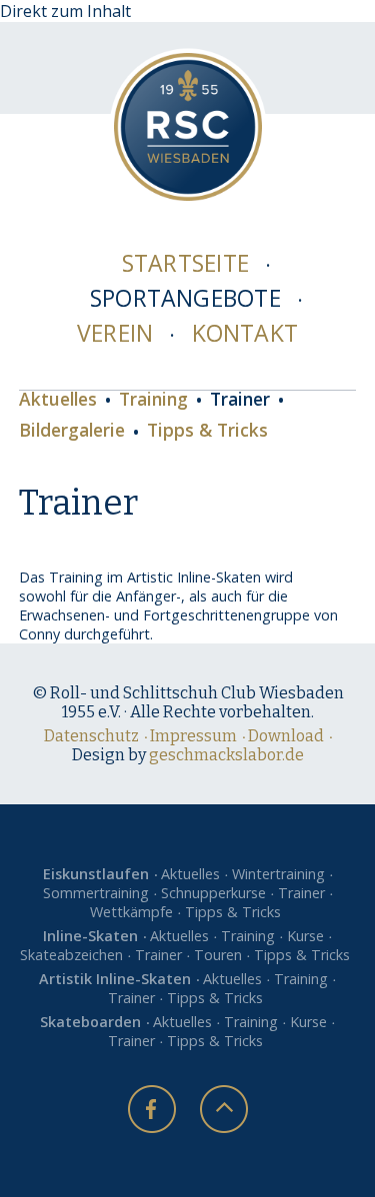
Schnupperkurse (213, 892)
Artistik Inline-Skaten (115, 978)
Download (286, 735)
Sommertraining (96, 892)
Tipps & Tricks (207, 431)
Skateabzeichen (71, 954)
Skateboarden (90, 1021)
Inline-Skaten (90, 935)
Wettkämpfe (131, 911)
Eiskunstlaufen (96, 873)
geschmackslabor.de (226, 754)
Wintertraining (278, 873)
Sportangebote (185, 298)
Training (153, 400)
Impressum (193, 735)
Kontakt (245, 333)
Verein (115, 333)
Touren (218, 954)
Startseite (185, 263)
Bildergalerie (72, 431)
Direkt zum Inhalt (65, 11)
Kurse (305, 935)
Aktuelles (58, 400)
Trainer (240, 400)
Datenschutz (91, 735)
